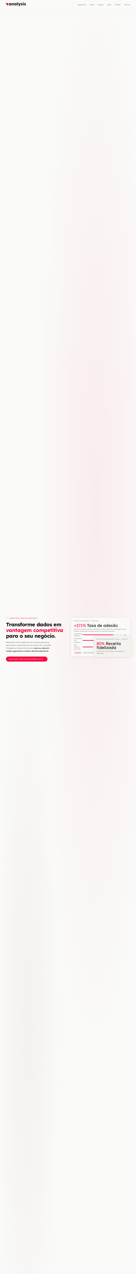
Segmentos (82, 5)
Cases (92, 5)
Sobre (109, 5)
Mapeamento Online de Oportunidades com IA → (27, 659)
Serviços (101, 5)
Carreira (117, 5)
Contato (127, 5)
